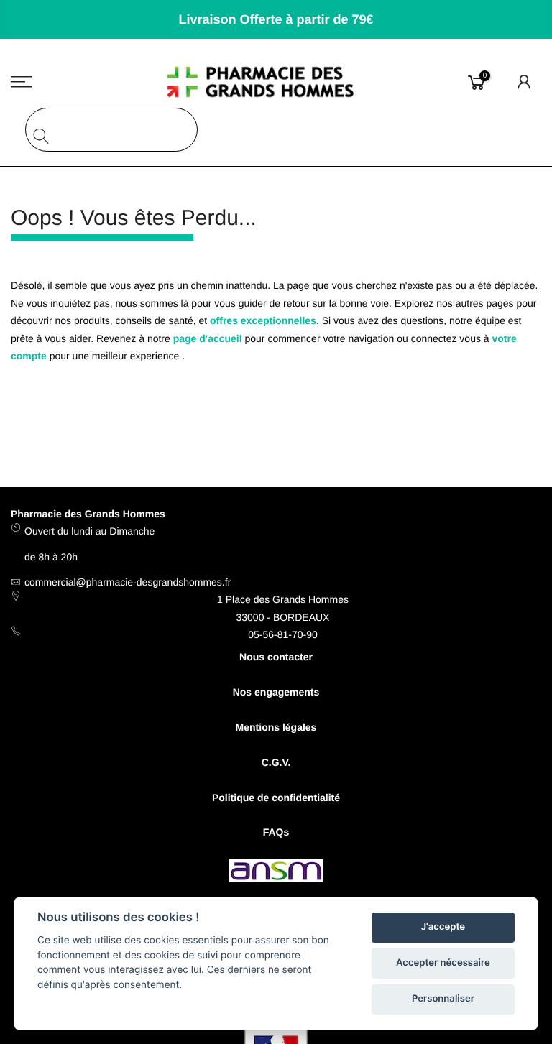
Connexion (524, 82)
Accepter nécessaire (443, 963)
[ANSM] (276, 873)
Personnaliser (443, 998)
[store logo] (276, 82)
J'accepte (443, 927)
